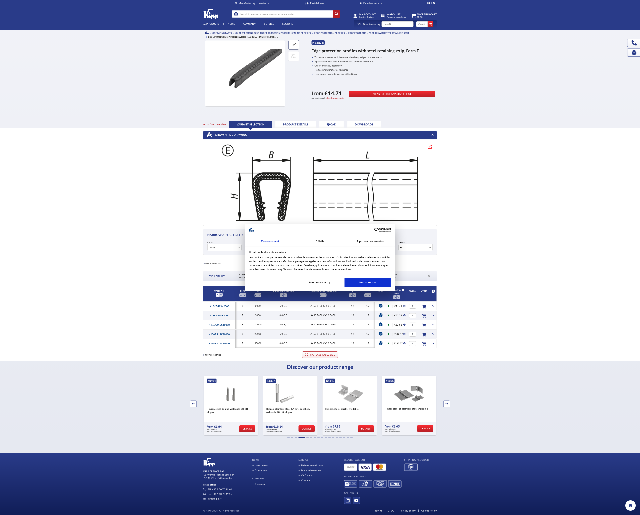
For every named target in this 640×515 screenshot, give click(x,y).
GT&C (391, 511)
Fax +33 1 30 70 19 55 (219, 494)
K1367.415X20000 (219, 334)
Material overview (311, 470)
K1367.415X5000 (219, 315)
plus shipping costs (335, 98)
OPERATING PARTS (222, 33)
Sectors (287, 24)
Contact (305, 480)
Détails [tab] (320, 241)
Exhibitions (261, 470)
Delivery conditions (312, 465)
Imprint (378, 511)
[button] (288, 437)
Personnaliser (317, 282)
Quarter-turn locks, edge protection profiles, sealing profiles (273, 33)
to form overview (216, 124)
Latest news (261, 465)
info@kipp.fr (214, 498)
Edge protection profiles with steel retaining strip (379, 33)
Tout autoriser (367, 282)
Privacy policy (408, 511)
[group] (231, 405)
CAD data (306, 475)
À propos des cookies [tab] (370, 241)
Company (249, 24)
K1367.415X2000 (219, 306)
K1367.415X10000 (219, 325)
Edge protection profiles (329, 33)
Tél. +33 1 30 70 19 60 (219, 489)
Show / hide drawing (231, 134)
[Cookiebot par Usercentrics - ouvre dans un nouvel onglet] (376, 230)
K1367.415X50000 (219, 343)
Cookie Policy (429, 510)
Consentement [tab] (270, 241)
